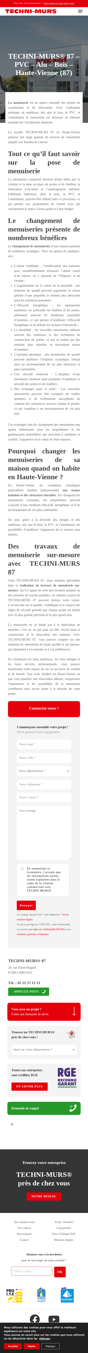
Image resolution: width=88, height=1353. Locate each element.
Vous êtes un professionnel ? (44, 3)
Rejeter (32, 1346)
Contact (24, 1239)
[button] (80, 11)
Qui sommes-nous (24, 1222)
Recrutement (24, 1233)
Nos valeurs (24, 1228)
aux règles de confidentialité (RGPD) (46, 929)
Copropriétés (63, 1228)
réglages (44, 1338)
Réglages (50, 1346)
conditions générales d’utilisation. (33, 934)
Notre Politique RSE (64, 1233)
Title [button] (75, 1124)
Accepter (13, 1346)
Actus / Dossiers (63, 1222)
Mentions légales (63, 1239)
